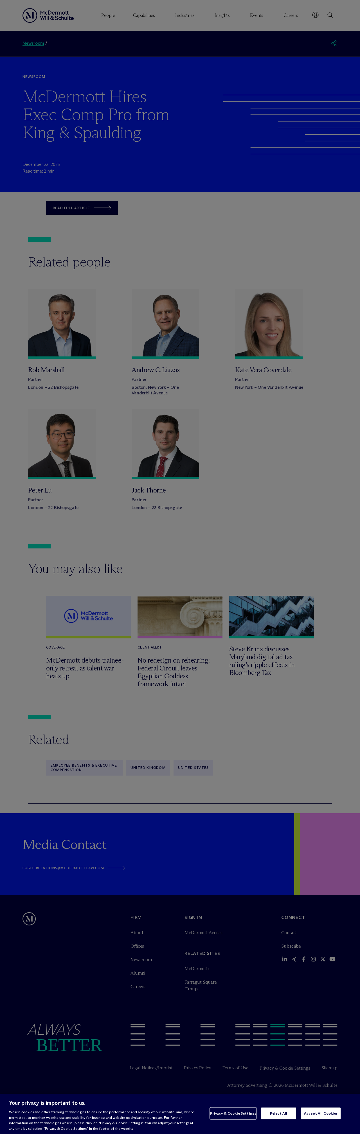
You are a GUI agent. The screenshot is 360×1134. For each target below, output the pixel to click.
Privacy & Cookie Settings (233, 1113)
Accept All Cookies (321, 1113)
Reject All (278, 1113)
